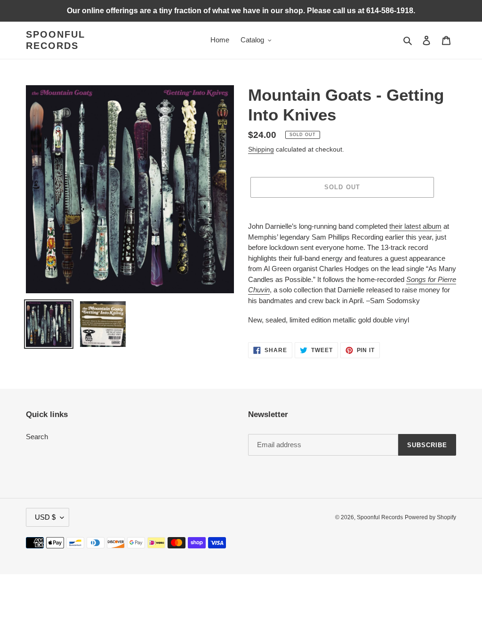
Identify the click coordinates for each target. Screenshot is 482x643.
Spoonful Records (55, 40)
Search (37, 437)
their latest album (415, 226)
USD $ (45, 517)
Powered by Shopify (430, 517)
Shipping (261, 149)
